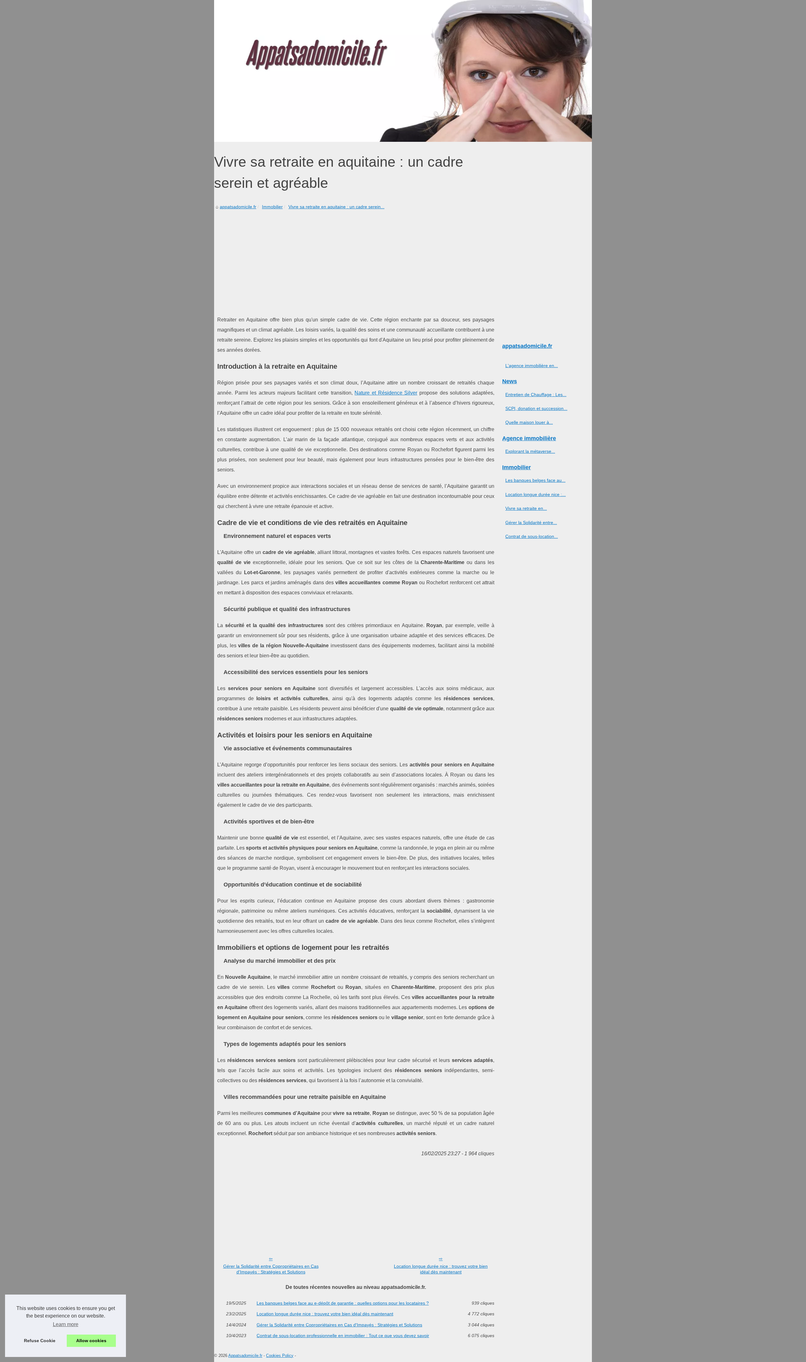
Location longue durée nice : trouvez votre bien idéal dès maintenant (441, 1269)
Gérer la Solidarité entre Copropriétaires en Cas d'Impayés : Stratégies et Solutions (271, 1269)
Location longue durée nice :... (535, 494)
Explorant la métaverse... (530, 451)
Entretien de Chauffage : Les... (535, 394)
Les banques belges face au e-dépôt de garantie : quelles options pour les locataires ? (343, 1303)
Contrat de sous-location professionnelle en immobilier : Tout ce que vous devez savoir (343, 1335)
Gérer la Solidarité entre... (531, 522)
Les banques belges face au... (535, 480)
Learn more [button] (65, 1324)
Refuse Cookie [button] (39, 1340)
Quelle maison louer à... (529, 422)
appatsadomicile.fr (238, 206)
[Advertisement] (355, 258)
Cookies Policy (279, 1355)
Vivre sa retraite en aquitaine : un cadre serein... (336, 206)
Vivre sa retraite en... (526, 508)
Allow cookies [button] (91, 1340)
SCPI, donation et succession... (536, 408)
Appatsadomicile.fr (245, 1355)
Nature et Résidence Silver (386, 392)
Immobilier (272, 206)
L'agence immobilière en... (531, 365)
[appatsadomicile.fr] (403, 71)
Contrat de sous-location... (531, 536)
